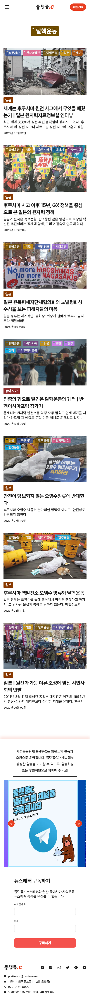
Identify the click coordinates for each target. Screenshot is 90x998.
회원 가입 (78, 7)
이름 (16, 921)
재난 (78, 53)
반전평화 (43, 246)
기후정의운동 (29, 350)
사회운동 (61, 246)
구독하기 (45, 943)
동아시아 (75, 149)
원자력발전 (33, 53)
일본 (66, 53)
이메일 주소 (20, 904)
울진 (58, 343)
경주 (70, 343)
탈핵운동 (51, 53)
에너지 (60, 149)
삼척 (11, 350)
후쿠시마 (14, 53)
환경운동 (14, 447)
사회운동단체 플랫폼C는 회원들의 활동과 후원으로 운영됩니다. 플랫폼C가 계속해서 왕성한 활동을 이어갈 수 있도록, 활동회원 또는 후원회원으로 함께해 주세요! (45, 760)
